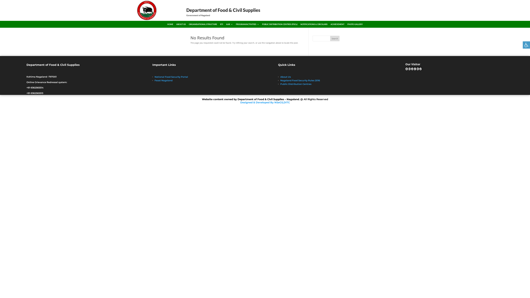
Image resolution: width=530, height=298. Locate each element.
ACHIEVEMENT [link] (337, 24)
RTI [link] (221, 24)
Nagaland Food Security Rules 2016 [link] (300, 80)
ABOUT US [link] (181, 24)
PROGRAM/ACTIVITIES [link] (246, 24)
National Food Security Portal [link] (171, 77)
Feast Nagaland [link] (164, 80)
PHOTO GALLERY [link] (355, 24)
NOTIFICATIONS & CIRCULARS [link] (314, 24)
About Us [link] (285, 77)
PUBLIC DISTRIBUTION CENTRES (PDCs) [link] (279, 24)
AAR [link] (228, 24)
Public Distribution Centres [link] (295, 84)
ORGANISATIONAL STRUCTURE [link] (203, 24)
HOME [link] (170, 24)
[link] (526, 45)
